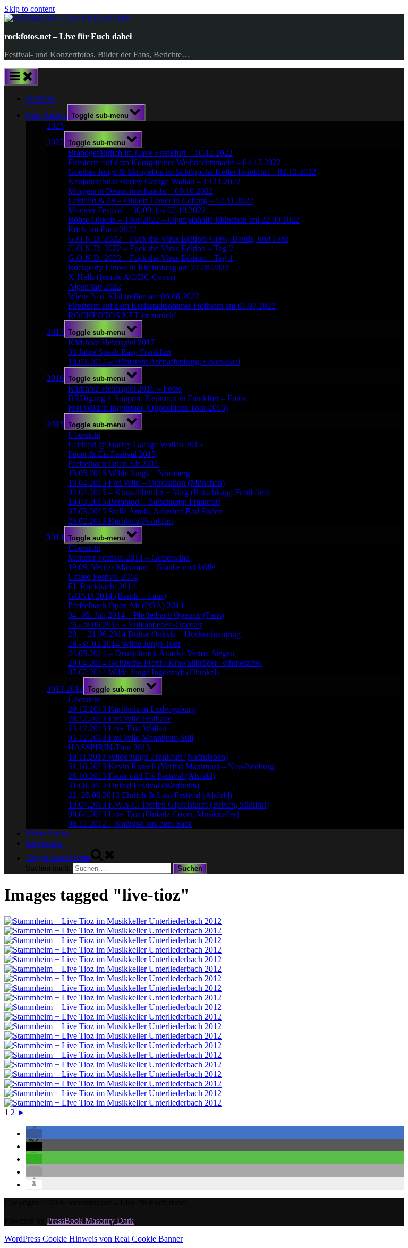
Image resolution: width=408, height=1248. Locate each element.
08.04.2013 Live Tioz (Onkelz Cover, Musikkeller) (153, 814)
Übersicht (84, 434)
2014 (55, 537)
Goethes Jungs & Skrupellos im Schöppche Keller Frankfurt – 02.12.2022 (192, 171)
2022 (55, 142)
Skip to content (29, 8)
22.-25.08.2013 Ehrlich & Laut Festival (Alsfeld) (150, 795)
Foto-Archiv (46, 115)
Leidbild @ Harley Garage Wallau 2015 (135, 444)
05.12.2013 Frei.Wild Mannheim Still (130, 737)
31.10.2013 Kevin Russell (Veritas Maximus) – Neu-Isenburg (171, 766)
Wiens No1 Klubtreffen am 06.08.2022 (133, 296)
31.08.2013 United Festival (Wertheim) (133, 785)
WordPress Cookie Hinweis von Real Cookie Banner (93, 1238)
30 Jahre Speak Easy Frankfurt (119, 351)
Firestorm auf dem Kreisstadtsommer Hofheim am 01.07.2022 (172, 305)
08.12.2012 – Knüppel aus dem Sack (130, 823)
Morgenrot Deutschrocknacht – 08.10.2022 (140, 191)
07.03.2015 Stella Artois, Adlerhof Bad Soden (145, 511)
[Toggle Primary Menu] (21, 77)
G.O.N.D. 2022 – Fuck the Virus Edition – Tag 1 (150, 257)
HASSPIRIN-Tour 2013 (109, 747)
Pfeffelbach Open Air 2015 (113, 463)
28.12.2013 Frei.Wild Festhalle (120, 718)
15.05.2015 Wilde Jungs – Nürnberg (129, 473)
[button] (34, 1133)
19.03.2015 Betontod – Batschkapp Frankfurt (144, 501)
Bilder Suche (47, 833)
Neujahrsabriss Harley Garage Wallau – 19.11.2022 (154, 181)
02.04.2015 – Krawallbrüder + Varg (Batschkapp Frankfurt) (168, 492)
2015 (55, 424)
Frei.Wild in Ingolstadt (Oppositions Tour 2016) (148, 407)
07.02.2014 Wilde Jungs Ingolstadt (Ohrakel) (143, 672)
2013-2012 (65, 688)
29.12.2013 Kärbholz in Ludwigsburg (132, 709)
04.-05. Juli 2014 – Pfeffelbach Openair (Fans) (146, 614)
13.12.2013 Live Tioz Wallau (117, 728)
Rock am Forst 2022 (102, 229)
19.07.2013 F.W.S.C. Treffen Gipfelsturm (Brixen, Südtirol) (168, 804)
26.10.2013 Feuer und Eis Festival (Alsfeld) (141, 775)
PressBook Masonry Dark (90, 1220)
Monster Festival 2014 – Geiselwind (129, 557)
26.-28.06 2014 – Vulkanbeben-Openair (135, 624)
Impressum (44, 842)
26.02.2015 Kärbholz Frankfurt (120, 520)
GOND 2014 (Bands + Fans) (117, 595)
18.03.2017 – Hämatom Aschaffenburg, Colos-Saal (154, 361)
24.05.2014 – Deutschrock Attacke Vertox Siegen (151, 653)
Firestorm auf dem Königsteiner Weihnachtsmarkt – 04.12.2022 (174, 162)
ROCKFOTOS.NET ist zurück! (122, 315)
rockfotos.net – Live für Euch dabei (68, 36)
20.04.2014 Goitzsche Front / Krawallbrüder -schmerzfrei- (166, 662)
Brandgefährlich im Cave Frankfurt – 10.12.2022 (150, 152)
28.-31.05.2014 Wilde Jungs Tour (124, 643)
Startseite (41, 98)
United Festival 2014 (103, 576)
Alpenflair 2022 (94, 286)
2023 (55, 125)
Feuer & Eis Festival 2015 (112, 454)
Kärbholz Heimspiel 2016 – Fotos (125, 388)
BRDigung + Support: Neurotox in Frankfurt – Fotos (157, 398)
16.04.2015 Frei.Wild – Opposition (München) (146, 482)
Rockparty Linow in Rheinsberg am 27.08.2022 (148, 267)
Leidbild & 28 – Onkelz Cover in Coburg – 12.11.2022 (160, 200)
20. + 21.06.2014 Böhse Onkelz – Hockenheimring (154, 634)
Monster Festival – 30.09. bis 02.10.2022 (137, 210)
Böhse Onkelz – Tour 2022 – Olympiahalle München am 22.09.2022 (184, 219)
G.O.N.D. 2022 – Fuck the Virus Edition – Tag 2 (150, 248)
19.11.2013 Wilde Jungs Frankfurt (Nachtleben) (148, 756)
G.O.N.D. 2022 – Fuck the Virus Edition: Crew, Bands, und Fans (178, 238)
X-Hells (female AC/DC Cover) (121, 277)
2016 (55, 378)
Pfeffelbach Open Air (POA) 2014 (126, 605)
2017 (55, 331)
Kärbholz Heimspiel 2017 (111, 342)
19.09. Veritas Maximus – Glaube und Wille (141, 567)
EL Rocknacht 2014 (101, 586)
